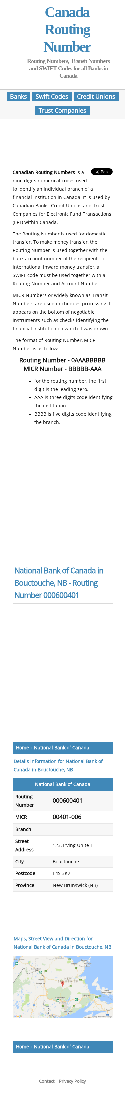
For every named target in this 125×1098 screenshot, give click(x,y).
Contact (47, 1081)
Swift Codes (52, 96)
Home (22, 748)
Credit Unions (96, 96)
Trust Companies (62, 110)
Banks (18, 96)
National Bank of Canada (61, 748)
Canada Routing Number (67, 29)
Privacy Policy (72, 1081)
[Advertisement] (66, 145)
